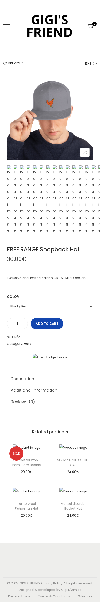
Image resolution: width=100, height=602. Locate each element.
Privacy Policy (52, 583)
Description (22, 379)
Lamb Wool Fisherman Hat (26, 506)
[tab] (50, 378)
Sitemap (85, 596)
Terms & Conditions (54, 596)
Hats (27, 343)
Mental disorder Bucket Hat (73, 506)
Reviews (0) (23, 402)
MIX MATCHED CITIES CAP (73, 462)
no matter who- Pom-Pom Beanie (26, 462)
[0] (90, 26)
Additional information (34, 390)
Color (13, 296)
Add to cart (47, 323)
